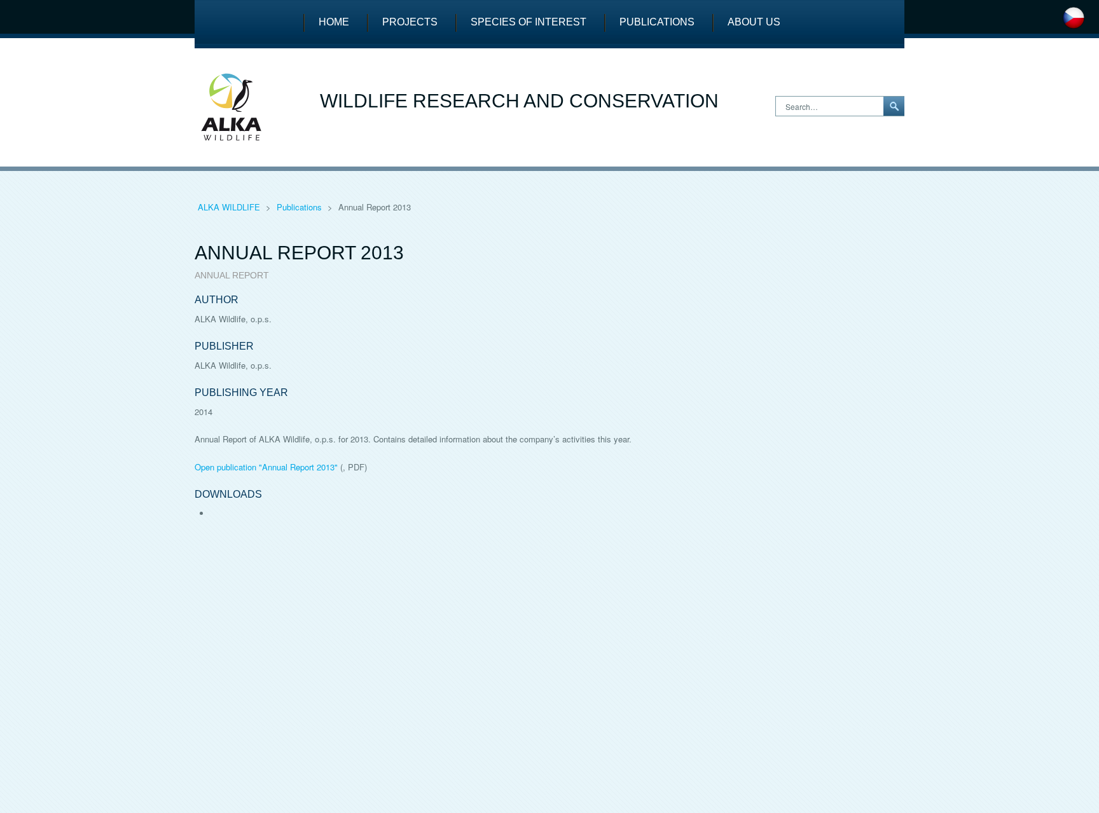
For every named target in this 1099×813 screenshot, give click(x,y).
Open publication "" (266, 467)
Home (334, 22)
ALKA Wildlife (230, 207)
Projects (410, 22)
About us (754, 22)
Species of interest (528, 22)
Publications (657, 22)
